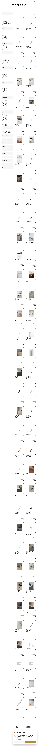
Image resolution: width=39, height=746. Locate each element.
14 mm (4, 95)
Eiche (4, 59)
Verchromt (5, 76)
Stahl (5, 73)
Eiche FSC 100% (6, 60)
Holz (4, 75)
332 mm (5, 39)
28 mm (4, 104)
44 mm (5, 38)
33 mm (5, 121)
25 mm (5, 120)
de (32, 1)
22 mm (4, 109)
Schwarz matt (6, 18)
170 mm (5, 34)
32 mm (4, 110)
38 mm (5, 124)
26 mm (5, 105)
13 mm (4, 91)
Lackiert (5, 21)
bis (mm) (9, 45)
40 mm (5, 37)
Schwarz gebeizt (6, 24)
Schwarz (5, 71)
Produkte (13, 1)
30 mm (5, 102)
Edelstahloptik (6, 17)
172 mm (5, 36)
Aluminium (5, 57)
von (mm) (3, 45)
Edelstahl (5, 63)
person (36, 1)
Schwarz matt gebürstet (7, 132)
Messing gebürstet (7, 23)
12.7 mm (5, 107)
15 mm (5, 90)
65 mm (5, 106)
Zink (4, 56)
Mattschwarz (6, 22)
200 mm (5, 32)
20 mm (5, 119)
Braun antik (5, 25)
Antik (4, 78)
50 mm (5, 35)
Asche (5, 61)
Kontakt (25, 1)
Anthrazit (5, 77)
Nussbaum (5, 62)
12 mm (5, 88)
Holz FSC (5, 64)
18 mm (4, 92)
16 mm (5, 89)
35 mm (5, 123)
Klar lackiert (5, 20)
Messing (5, 74)
